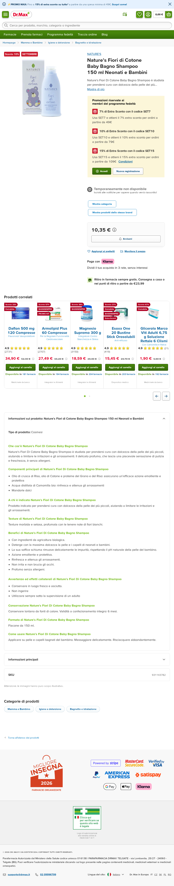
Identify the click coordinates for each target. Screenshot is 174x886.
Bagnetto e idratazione (83, 709)
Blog (105, 34)
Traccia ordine (87, 34)
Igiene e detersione (50, 709)
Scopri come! (119, 4)
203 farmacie (128, 374)
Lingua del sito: (96, 874)
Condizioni (125, 161)
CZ (155, 874)
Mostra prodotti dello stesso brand (112, 212)
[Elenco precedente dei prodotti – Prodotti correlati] (157, 396)
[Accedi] (148, 14)
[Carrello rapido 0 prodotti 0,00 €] (168, 14)
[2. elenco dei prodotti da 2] (89, 396)
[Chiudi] (170, 4)
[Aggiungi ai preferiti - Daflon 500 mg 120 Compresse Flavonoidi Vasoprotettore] (33, 305)
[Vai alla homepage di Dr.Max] (21, 14)
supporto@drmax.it (19, 874)
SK (160, 874)
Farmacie (10, 34)
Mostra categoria (102, 203)
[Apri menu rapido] (5, 14)
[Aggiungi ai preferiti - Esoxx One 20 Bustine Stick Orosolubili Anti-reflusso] (133, 305)
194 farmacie (62, 374)
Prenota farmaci (31, 34)
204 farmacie (95, 374)
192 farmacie (161, 374)
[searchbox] (87, 25)
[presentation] (21, 313)
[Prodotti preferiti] (139, 14)
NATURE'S (94, 54)
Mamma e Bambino (19, 709)
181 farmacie (29, 374)
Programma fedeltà (60, 34)
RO (169, 874)
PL (165, 874)
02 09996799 (48, 874)
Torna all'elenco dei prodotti (23, 737)
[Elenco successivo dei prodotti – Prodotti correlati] (166, 396)
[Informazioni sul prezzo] (114, 229)
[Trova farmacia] (125, 14)
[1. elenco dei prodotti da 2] (84, 396)
